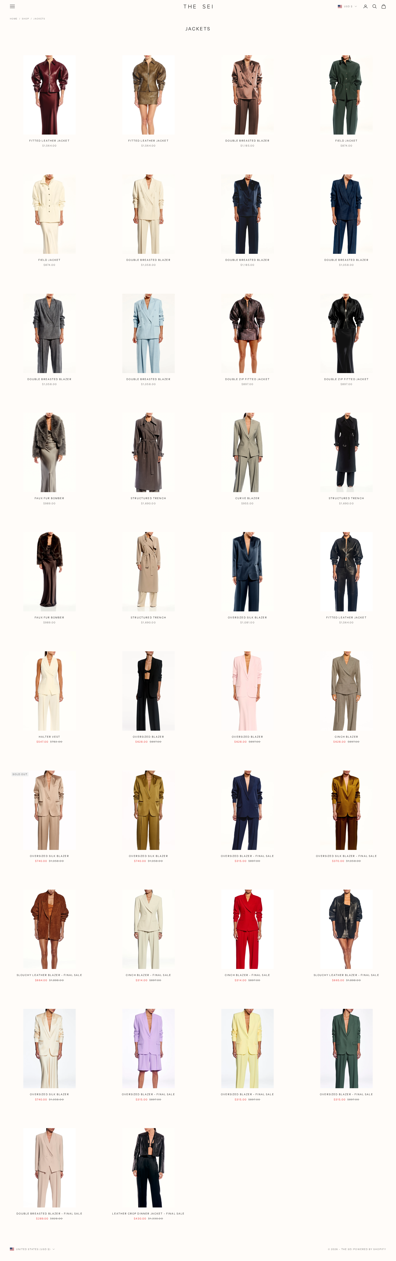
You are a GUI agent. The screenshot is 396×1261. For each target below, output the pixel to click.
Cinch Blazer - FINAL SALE (148, 975)
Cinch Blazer (346, 736)
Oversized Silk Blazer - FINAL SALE (346, 856)
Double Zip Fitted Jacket (247, 379)
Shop (25, 18)
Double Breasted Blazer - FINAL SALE (49, 1213)
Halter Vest (49, 736)
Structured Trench (148, 498)
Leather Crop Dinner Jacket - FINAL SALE (148, 1213)
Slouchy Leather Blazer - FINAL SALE (49, 975)
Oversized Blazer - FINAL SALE (247, 856)
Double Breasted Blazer (247, 140)
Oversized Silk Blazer (247, 617)
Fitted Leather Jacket (49, 140)
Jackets (39, 18)
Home (14, 18)
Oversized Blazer (148, 736)
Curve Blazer (247, 498)
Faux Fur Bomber (49, 498)
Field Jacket (346, 140)
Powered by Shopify (369, 1249)
